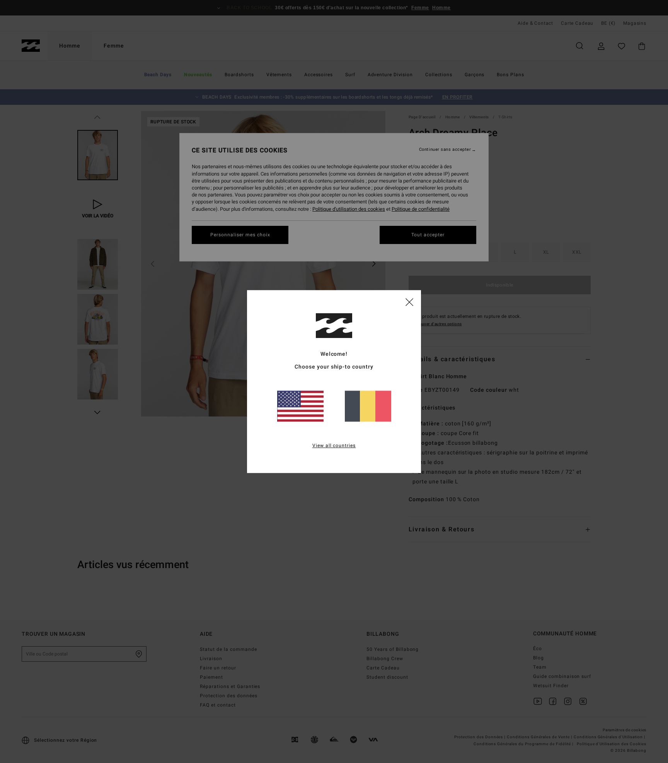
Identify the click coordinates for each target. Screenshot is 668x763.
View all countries (334, 445)
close (409, 302)
